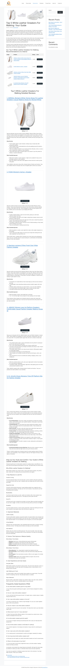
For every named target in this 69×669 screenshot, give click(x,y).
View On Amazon (24, 128)
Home (23, 3)
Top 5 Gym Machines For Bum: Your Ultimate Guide (16, 656)
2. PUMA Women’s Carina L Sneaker (19, 172)
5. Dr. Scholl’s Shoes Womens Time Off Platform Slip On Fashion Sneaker (24, 377)
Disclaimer (41, 3)
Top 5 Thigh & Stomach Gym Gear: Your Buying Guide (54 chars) (18, 657)
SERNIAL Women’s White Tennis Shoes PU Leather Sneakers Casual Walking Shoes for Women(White (22, 59)
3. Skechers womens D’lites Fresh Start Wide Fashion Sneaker (22, 246)
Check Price (40, 59)
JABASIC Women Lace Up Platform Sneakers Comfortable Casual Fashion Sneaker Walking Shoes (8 (21, 77)
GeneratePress (44, 667)
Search (50, 10)
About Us (54, 3)
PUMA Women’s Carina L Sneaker (20, 66)
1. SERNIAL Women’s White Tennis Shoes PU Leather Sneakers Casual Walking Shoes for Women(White (25, 99)
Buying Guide (35, 3)
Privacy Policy (48, 3)
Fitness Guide (28, 3)
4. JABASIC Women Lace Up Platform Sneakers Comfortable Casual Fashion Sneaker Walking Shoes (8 (25, 309)
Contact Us (60, 3)
